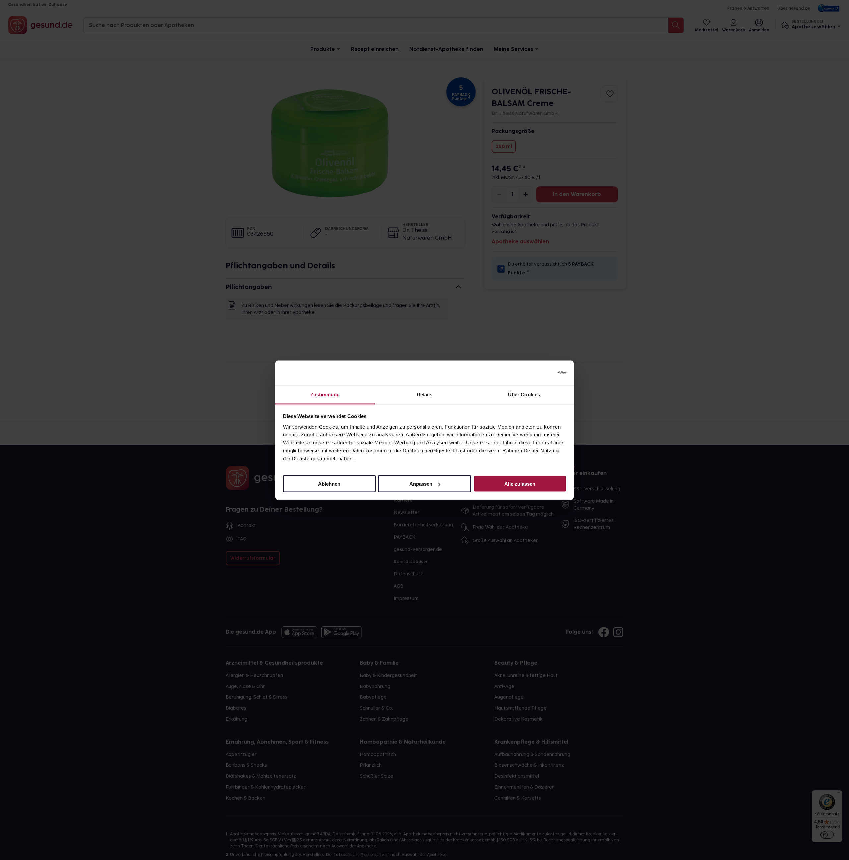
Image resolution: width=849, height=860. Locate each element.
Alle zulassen (519, 484)
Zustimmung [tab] (325, 394)
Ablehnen (329, 484)
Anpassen (420, 484)
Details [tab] (425, 394)
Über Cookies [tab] (524, 394)
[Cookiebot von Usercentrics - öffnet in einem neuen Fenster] (537, 373)
